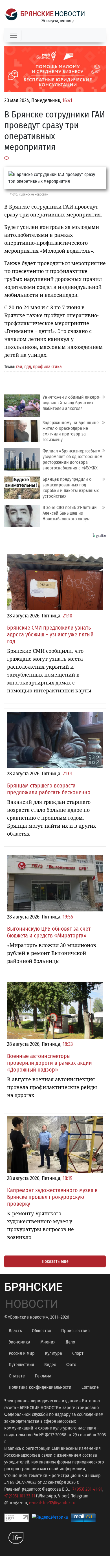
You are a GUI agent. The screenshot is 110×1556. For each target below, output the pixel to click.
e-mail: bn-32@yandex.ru (52, 1502)
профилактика (47, 366)
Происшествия (75, 1330)
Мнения (48, 1342)
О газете (17, 1376)
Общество (41, 1330)
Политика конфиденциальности (40, 1387)
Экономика (19, 1342)
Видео (50, 1364)
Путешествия (21, 1364)
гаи (19, 366)
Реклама (43, 1376)
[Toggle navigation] (13, 35)
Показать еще (55, 1261)
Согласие (90, 1387)
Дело (70, 1342)
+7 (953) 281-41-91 (86, 1489)
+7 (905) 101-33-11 (19, 1496)
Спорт (77, 1353)
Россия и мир (22, 1353)
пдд (27, 366)
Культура (53, 1353)
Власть (15, 1330)
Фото (71, 1364)
